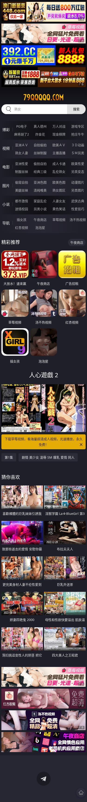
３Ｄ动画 (77, 145)
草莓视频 (58, 219)
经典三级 (40, 171)
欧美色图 (58, 182)
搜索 (76, 109)
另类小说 (40, 209)
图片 (6, 185)
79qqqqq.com (43, 97)
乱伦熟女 (58, 171)
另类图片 (77, 190)
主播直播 (58, 153)
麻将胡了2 (21, 134)
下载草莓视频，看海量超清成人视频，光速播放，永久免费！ (44, 442)
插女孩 (21, 219)
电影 (6, 167)
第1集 (9, 457)
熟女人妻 (21, 153)
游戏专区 (77, 126)
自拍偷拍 (40, 145)
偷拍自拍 (40, 163)
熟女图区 (58, 190)
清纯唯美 (40, 190)
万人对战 (58, 126)
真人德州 (40, 126)
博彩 (6, 129)
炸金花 (40, 134)
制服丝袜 (21, 171)
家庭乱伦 (40, 201)
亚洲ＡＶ (21, 145)
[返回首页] (81, 792)
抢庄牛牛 (77, 134)
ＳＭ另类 (77, 153)
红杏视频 (21, 227)
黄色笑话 (58, 209)
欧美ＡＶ (58, 145)
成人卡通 (58, 163)
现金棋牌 (58, 134)
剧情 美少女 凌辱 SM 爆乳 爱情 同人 (48, 457)
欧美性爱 (77, 163)
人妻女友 (58, 201)
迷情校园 (21, 209)
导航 (6, 223)
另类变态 (77, 171)
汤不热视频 (78, 219)
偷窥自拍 (21, 182)
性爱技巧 (77, 209)
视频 (6, 148)
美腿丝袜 (21, 190)
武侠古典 (77, 201)
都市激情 (21, 201)
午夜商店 (40, 219)
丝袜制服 (40, 153)
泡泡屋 (40, 227)
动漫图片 (77, 182)
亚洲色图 (40, 182)
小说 (6, 204)
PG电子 (21, 126)
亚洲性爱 (21, 163)
